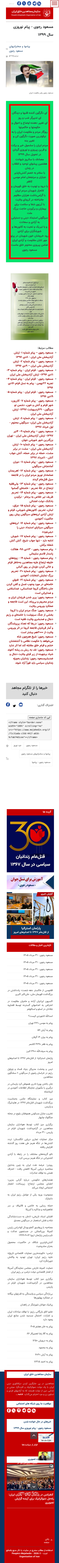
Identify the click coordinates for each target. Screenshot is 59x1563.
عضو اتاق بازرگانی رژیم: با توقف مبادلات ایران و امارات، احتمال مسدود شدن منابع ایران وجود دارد (30, 1316)
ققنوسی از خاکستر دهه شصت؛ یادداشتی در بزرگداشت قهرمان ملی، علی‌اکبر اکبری (30, 992)
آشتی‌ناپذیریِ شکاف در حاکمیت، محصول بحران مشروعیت (30, 1244)
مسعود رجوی (31, 745)
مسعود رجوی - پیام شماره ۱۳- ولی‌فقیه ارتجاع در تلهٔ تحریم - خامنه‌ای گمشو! (31, 486)
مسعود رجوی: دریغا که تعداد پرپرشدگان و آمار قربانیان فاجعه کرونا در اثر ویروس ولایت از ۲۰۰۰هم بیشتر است (30, 628)
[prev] (33, 1435)
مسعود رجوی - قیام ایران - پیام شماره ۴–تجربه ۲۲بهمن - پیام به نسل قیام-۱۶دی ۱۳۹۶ (29, 383)
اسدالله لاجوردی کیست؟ (40, 1016)
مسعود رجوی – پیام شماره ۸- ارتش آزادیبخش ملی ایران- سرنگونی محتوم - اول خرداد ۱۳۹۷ (31, 422)
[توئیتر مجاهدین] (24, 3)
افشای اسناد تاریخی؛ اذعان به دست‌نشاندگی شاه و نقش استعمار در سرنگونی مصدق (30, 1219)
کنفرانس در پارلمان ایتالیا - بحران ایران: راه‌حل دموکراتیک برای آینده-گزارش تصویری (31, 1499)
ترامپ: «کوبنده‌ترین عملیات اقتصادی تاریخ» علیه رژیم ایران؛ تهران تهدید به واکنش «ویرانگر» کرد (30, 1257)
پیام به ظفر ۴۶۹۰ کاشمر (41, 1044)
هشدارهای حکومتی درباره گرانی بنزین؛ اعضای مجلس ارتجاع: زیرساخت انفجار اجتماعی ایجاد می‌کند (30, 1184)
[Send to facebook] (8, 704)
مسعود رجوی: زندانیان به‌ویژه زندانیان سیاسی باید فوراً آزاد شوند (33, 661)
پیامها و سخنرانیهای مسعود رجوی (19, 48)
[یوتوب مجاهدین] (29, 3)
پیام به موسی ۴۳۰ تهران (40, 1023)
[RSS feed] (39, 3)
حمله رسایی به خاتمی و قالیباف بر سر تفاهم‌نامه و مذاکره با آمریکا (30, 1208)
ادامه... (19, 1394)
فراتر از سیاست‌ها (29, 1445)
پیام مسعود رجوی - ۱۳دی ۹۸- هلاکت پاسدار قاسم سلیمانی (32, 551)
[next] (33, 1486)
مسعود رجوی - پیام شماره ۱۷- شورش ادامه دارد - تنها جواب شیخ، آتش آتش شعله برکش (31, 540)
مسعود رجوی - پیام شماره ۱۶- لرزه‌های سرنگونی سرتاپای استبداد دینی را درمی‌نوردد (31, 527)
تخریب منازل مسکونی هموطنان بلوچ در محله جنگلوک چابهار (30, 1116)
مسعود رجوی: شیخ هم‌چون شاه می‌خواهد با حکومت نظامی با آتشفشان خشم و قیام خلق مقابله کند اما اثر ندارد (31, 641)
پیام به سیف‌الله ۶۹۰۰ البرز (39, 1051)
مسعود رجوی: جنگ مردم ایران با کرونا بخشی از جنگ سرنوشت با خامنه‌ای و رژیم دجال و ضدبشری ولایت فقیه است (29, 615)
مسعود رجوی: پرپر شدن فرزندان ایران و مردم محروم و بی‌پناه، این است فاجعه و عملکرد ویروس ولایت (30, 601)
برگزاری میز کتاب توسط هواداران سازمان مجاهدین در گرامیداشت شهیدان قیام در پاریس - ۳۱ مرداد (30, 1128)
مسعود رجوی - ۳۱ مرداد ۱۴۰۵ (38, 955)
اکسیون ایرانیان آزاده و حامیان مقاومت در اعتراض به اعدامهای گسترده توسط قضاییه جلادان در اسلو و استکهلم (30, 1005)
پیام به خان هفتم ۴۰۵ (42, 1327)
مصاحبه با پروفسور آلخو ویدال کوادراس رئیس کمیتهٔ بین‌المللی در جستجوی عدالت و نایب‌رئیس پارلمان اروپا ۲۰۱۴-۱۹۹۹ (30, 1231)
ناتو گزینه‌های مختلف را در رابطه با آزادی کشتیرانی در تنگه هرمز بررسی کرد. (30, 1156)
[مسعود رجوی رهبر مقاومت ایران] (29, 74)
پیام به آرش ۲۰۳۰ (44, 1355)
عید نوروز (17, 745)
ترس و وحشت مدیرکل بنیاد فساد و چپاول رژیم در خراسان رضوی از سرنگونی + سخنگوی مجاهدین (30, 1073)
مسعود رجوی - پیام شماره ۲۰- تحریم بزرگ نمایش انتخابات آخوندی (32, 573)
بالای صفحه (47, 1540)
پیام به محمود (46, 1348)
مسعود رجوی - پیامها (41, 762)
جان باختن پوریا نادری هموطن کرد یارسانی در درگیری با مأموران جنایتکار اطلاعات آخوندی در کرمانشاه (30, 1088)
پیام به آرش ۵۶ (45, 1030)
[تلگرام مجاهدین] (34, 3)
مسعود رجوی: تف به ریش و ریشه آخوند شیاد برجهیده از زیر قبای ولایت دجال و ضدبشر (30, 654)
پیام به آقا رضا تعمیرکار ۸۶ (40, 1334)
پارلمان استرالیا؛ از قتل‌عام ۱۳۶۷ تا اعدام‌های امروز (30, 1060)
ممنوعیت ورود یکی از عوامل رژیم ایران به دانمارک (30, 1197)
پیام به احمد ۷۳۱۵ (43, 1362)
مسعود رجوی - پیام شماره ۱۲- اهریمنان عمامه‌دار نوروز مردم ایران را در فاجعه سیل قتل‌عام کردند (30, 475)
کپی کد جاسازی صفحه (39, 717)
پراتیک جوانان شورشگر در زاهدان (36, 1305)
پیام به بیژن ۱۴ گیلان (42, 1037)
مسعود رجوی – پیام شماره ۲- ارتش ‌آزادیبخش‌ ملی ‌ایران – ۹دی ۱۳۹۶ (33, 363)
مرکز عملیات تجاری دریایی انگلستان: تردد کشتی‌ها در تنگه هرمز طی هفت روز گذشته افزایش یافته (30, 1143)
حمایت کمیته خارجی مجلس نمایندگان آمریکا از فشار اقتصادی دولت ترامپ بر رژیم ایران (30, 1270)
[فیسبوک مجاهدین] (19, 3)
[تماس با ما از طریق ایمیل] (29, 1410)
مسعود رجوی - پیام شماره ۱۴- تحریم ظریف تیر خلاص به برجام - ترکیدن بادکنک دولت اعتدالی (32, 497)
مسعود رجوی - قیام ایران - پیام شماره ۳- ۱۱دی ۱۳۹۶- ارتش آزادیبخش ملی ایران (29, 372)
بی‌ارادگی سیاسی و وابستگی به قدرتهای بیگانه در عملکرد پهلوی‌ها (30, 1296)
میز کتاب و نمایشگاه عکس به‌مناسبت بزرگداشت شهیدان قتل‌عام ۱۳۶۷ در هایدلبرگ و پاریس (30, 1103)
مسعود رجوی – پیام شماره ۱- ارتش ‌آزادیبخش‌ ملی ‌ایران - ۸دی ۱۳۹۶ (33, 355)
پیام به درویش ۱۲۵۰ (43, 1341)
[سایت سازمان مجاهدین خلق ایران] (29, 13)
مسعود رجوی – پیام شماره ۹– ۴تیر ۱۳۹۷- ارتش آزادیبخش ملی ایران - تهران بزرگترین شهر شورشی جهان (30, 435)
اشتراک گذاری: (45, 705)
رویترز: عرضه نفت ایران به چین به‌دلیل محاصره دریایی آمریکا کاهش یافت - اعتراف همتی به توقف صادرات (30, 1169)
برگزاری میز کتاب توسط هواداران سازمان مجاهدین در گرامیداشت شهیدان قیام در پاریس (30, 1283)
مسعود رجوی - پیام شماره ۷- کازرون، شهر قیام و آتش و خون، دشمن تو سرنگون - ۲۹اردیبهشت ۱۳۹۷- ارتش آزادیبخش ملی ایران (32, 407)
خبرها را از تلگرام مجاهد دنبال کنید (29, 691)
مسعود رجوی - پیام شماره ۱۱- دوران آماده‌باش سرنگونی (33, 464)
